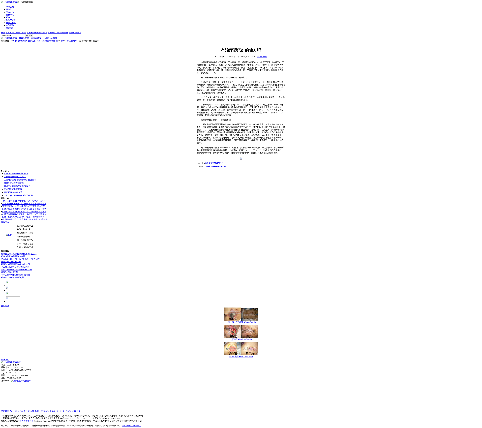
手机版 (53, 411)
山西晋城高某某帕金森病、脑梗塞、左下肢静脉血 (24, 214)
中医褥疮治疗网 (262, 57)
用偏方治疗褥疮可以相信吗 (215, 166)
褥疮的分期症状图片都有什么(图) (15, 264)
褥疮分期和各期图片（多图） (14, 256)
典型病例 (10, 25)
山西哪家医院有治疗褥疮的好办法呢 (20, 180)
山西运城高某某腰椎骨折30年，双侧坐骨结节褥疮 (24, 209)
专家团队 (10, 12)
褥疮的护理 (11, 23)
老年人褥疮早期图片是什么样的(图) (16, 269)
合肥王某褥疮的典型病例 (241, 339)
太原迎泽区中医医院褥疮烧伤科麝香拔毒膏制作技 (24, 204)
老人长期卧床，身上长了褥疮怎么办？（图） (21, 259)
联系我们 (10, 28)
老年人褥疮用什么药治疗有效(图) (15, 275)
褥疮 (8, 17)
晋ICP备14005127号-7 (131, 425)
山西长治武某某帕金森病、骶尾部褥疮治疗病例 (23, 217)
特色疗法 (10, 15)
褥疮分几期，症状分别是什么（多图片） (19, 254)
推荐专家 (5, 222)
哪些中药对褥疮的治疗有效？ (17, 186)
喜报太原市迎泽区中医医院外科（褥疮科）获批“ (23, 201)
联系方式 (5, 359)
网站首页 (10, 7)
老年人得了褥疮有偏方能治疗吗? (18, 195)
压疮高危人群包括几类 (11, 262)
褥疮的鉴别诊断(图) (9, 272)
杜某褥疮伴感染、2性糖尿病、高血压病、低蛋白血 (24, 219)
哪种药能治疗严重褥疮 (14, 183)
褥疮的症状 (21, 33)
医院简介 (10, 9)
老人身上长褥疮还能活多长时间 (15, 267)
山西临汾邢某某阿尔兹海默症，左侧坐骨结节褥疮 (24, 211)
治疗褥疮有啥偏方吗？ (214, 163)
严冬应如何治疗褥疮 (13, 189)
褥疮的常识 (53, 33)
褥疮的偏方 (42, 33)
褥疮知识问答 (34, 411)
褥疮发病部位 (75, 33)
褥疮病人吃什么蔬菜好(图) (12, 277)
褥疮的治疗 (11, 20)
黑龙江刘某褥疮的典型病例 (241, 356)
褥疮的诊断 (63, 33)
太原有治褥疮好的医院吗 (15, 177)
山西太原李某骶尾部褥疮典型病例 (241, 322)
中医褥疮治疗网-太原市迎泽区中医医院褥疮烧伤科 (35, 41)
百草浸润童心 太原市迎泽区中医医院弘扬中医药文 (24, 206)
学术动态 (45, 411)
